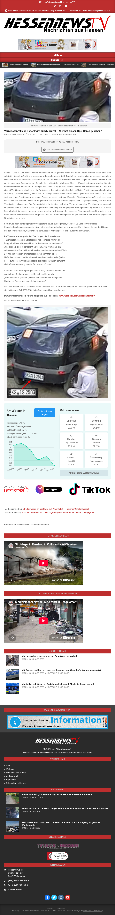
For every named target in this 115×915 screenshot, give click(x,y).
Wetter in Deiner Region (45, 413)
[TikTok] (90, 489)
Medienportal (12, 776)
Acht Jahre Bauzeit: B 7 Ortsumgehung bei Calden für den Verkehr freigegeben (58, 512)
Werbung (10, 769)
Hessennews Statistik (16, 772)
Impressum (11, 779)
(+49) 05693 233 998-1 (18, 880)
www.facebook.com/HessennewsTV (77, 296)
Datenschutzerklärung (16, 783)
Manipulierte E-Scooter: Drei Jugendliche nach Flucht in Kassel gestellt (58, 684)
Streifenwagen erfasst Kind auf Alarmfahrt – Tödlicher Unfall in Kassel (56, 509)
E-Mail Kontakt (15, 889)
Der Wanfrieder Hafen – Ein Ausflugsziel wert (81, 65)
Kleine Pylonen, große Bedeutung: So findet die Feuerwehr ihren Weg (57, 794)
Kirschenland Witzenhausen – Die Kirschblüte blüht (33, 65)
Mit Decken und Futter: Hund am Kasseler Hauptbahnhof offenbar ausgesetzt (61, 670)
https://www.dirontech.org (93, 910)
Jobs (8, 765)
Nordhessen (69, 134)
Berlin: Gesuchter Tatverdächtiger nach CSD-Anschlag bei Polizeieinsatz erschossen (65, 808)
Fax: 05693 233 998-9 (18, 885)
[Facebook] (16, 489)
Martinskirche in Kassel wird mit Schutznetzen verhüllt (50, 656)
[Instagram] (48, 489)
